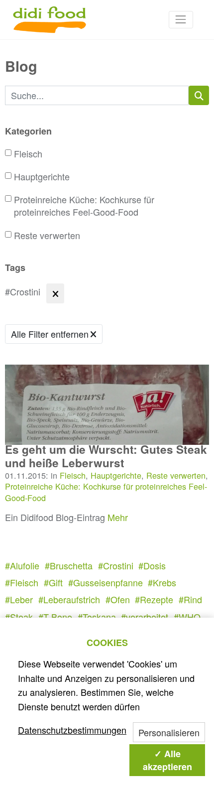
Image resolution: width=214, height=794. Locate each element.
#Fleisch (21, 582)
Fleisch (28, 153)
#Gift (53, 582)
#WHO (187, 616)
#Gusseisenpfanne (105, 582)
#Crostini (115, 565)
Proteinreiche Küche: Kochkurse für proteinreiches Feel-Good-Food (84, 205)
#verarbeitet (144, 616)
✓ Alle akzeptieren (167, 760)
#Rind (190, 599)
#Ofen (118, 599)
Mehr (117, 517)
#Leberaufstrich (69, 599)
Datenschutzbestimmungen (72, 729)
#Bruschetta (69, 565)
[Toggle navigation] (181, 19)
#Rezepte (154, 599)
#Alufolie (22, 565)
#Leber (19, 599)
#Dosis (152, 565)
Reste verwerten (47, 235)
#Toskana (97, 616)
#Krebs (162, 582)
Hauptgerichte (42, 176)
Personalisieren (169, 732)
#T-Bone (55, 616)
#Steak (19, 616)
